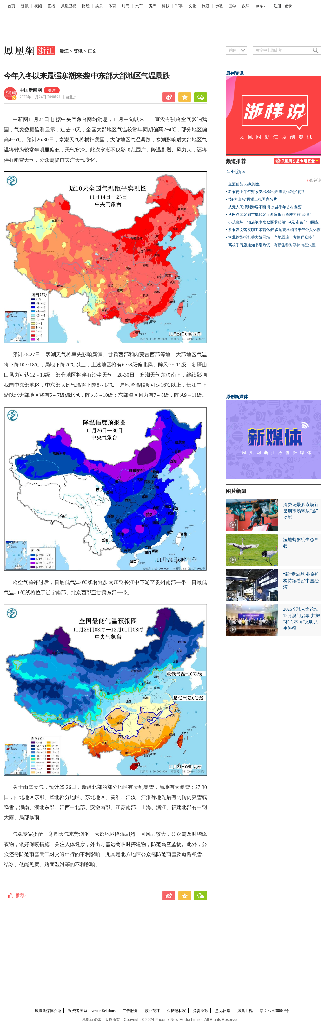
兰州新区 (236, 172)
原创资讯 (235, 73)
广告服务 (130, 1010)
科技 (165, 6)
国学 (232, 6)
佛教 (219, 6)
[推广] (273, 477)
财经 (86, 6)
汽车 (139, 6)
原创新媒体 (237, 396)
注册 (277, 6)
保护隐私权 (176, 1010)
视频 (38, 6)
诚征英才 (152, 1010)
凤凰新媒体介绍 (48, 1010)
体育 (112, 6)
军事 (179, 6)
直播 (51, 6)
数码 (245, 6)
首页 (11, 6)
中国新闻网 (31, 90)
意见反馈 (222, 1010)
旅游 (205, 6)
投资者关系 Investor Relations (92, 1010)
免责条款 (200, 1010)
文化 (192, 6)
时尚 (125, 6)
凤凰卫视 (68, 6)
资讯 (25, 6)
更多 (259, 6)
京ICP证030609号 (274, 1010)
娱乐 (99, 6)
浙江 (64, 51)
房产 (152, 6)
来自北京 (48, 97)
